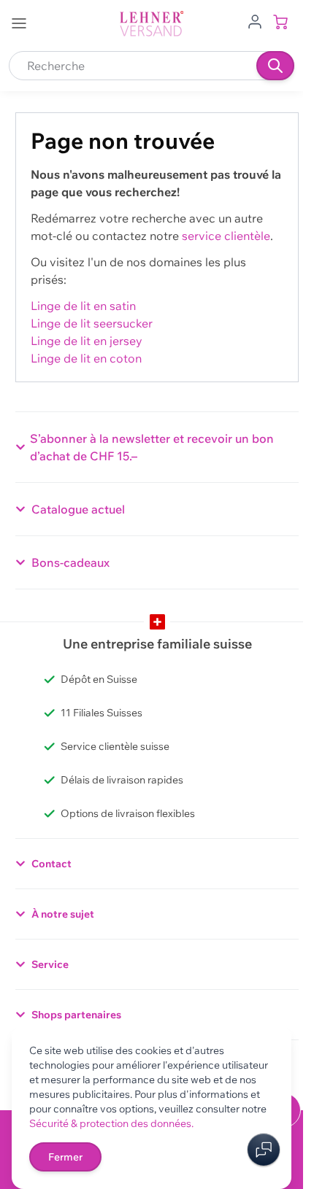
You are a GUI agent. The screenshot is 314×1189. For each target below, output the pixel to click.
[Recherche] (275, 65)
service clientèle (226, 235)
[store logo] (152, 23)
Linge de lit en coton (86, 358)
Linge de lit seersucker (92, 323)
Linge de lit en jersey (86, 340)
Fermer (65, 1156)
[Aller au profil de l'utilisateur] (255, 20)
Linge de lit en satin (83, 305)
